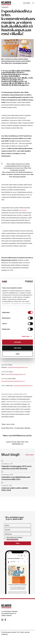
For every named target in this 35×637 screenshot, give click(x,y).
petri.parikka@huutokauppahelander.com (13, 381)
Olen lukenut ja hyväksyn (15, 538)
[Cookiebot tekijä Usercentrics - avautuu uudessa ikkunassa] (25, 281)
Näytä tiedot (25, 336)
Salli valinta (17, 348)
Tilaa (17, 543)
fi (32, 3)
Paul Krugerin (23, 210)
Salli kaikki (17, 342)
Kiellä (17, 354)
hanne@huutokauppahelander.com (18, 367)
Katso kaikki (30, 455)
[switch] (30, 318)
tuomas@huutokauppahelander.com (15, 374)
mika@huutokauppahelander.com (23, 385)
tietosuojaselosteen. (12, 539)
